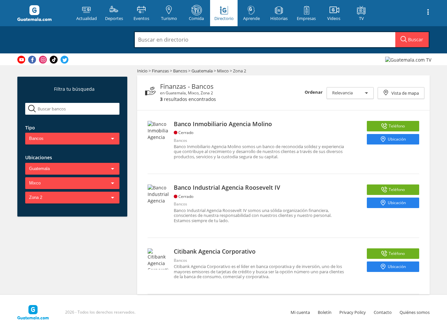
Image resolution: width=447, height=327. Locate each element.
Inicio (142, 71)
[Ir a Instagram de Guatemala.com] (43, 60)
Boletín (324, 312)
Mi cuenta (300, 312)
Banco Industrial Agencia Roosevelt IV (227, 187)
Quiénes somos (415, 312)
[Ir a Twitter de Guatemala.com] (64, 60)
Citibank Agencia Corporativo (215, 251)
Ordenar (314, 92)
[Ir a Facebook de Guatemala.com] (32, 60)
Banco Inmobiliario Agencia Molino (223, 124)
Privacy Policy (352, 312)
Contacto (383, 312)
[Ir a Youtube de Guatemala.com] (21, 60)
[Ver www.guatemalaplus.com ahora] (409, 59)
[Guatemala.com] (42, 13)
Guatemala (202, 71)
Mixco (223, 71)
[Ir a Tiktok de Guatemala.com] (54, 60)
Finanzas (161, 71)
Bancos (180, 71)
